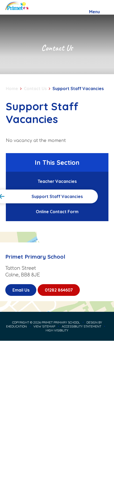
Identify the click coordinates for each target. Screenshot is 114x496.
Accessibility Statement (81, 326)
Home (12, 88)
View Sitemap (44, 326)
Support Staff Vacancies (78, 88)
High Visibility (57, 330)
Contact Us (35, 88)
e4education (16, 326)
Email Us (20, 290)
